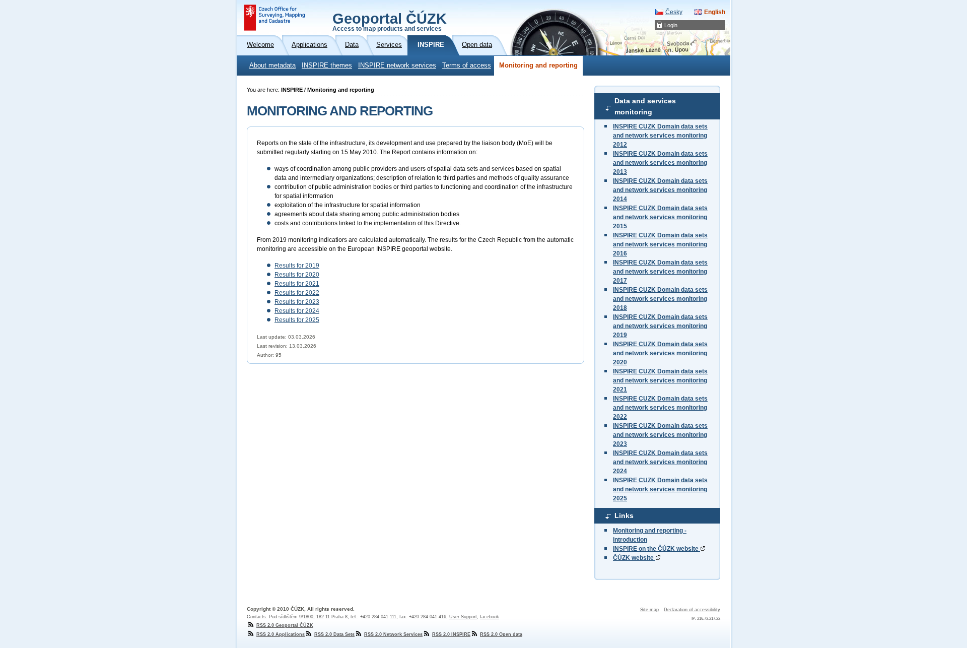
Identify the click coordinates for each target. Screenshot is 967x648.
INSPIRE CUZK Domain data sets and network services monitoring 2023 (660, 434)
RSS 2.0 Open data (501, 634)
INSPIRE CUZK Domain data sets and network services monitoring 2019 (660, 326)
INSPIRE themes (327, 65)
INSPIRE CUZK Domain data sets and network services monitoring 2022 (660, 407)
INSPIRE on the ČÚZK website (656, 548)
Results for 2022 (296, 292)
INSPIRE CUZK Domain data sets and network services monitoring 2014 (660, 190)
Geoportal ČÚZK (389, 21)
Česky (673, 12)
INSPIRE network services (397, 65)
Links (624, 515)
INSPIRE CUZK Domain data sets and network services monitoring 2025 (660, 489)
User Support (463, 616)
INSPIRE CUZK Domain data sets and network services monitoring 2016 (660, 244)
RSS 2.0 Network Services (393, 634)
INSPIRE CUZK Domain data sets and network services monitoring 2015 (660, 217)
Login (670, 25)
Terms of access (466, 65)
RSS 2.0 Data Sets (334, 634)
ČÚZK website (634, 557)
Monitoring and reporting (538, 65)
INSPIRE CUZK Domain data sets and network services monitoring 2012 (660, 135)
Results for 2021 (296, 283)
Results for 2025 (296, 319)
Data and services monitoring (645, 106)
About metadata (272, 65)
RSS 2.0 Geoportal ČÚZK (284, 625)
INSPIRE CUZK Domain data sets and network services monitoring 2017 (660, 271)
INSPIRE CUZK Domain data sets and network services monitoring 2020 (660, 353)
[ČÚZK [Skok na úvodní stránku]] (274, 18)
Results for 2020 (296, 274)
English (714, 12)
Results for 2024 (296, 310)
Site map (649, 609)
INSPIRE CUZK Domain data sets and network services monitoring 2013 (660, 162)
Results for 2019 (296, 265)
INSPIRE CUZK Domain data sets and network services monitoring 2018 (660, 298)
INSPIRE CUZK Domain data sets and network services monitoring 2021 (660, 380)
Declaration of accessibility (692, 609)
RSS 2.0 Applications (280, 634)
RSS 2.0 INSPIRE (451, 634)
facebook (489, 616)
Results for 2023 (296, 301)
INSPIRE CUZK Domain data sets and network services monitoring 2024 (660, 462)
